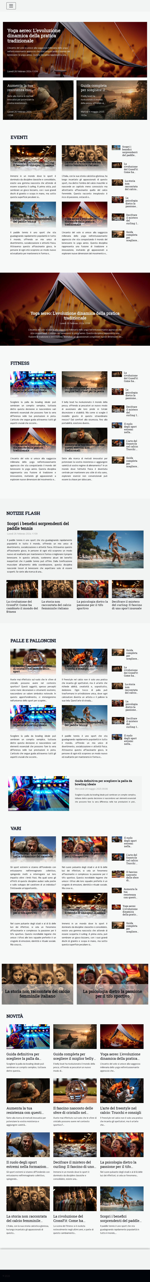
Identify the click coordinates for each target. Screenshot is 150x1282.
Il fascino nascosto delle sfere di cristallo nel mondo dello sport (32, 668)
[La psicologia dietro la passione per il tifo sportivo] (117, 199)
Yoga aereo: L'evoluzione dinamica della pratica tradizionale (33, 35)
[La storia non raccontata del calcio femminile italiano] (85, 158)
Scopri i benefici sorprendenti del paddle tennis (32, 220)
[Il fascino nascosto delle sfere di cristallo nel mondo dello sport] (33, 662)
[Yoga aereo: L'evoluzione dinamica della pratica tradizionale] (75, 49)
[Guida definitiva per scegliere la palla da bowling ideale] (33, 384)
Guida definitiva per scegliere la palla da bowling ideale (32, 390)
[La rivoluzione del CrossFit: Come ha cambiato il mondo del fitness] (117, 165)
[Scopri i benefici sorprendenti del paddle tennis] (33, 215)
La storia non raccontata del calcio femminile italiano (83, 164)
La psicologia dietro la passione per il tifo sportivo (132, 204)
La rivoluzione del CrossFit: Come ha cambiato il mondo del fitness (131, 172)
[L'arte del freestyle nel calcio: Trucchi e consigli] (118, 443)
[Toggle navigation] (11, 5)
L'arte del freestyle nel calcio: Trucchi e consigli (132, 446)
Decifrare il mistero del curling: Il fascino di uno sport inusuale (33, 164)
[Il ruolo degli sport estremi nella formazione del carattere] (117, 425)
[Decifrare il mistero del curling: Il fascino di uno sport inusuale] (33, 158)
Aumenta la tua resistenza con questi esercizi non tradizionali (84, 447)
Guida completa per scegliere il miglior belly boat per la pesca (132, 241)
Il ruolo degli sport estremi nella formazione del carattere (131, 432)
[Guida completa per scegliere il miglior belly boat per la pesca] (111, 100)
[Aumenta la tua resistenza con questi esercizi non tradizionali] (38, 100)
